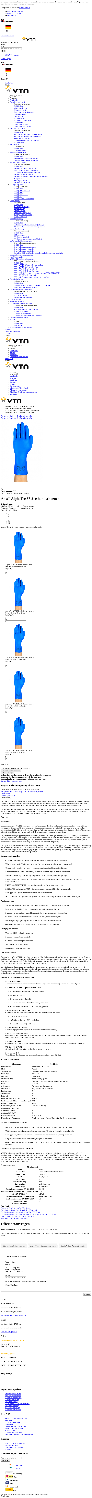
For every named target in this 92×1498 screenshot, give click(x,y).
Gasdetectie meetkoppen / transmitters (27, 136)
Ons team (13, 380)
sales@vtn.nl (21, 792)
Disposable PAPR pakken (23, 174)
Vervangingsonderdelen (22, 126)
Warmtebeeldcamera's (17, 301)
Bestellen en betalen (12, 1445)
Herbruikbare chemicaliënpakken (26, 170)
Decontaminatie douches (23, 297)
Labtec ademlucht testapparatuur (21, 255)
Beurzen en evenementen (19, 357)
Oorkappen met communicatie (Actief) (28, 239)
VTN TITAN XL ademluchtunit (25, 269)
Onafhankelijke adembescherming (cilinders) (30, 227)
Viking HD (18, 197)
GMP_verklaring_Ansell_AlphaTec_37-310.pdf (18, 1216)
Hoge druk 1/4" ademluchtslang (25, 287)
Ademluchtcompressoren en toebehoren (28, 315)
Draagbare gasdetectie (17, 102)
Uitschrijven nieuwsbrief (14, 1428)
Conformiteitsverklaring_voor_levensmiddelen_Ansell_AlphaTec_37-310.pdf (28, 1214)
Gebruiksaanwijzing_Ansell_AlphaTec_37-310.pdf (19, 1210)
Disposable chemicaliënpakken (25, 168)
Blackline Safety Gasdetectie (24, 112)
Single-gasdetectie (20, 108)
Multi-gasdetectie (20, 110)
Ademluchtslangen (16, 279)
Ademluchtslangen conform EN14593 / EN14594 (32, 285)
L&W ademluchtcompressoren (21, 241)
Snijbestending (19, 209)
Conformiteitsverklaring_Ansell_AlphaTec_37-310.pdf (20, 1212)
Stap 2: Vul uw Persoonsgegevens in (43, 1246)
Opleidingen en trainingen (19, 317)
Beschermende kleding (18, 162)
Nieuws (12, 353)
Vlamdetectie (14, 144)
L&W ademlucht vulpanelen (24, 249)
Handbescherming (11, 1402)
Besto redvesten (15, 299)
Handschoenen (15, 201)
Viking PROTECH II (22, 191)
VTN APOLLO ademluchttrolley (26, 267)
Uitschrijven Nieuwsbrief (19, 388)
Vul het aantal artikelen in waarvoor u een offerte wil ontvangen (25, 1281)
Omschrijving (6, 794)
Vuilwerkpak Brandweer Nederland (27, 172)
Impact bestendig (20, 211)
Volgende (87, 1294)
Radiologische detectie (18, 152)
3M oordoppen (19, 235)
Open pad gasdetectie (22, 138)
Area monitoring (20, 114)
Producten (9, 83)
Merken (8, 329)
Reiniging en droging (21, 311)
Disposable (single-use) (22, 213)
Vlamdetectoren (20, 150)
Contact (12, 382)
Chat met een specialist (35, 792)
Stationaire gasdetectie (18, 128)
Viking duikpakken (16, 185)
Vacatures (13, 394)
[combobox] (11, 49)
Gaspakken (18, 178)
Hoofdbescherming (16, 257)
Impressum (9, 1424)
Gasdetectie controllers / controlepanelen (28, 134)
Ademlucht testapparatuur (23, 313)
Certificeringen (15, 386)
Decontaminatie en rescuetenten (21, 289)
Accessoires (18, 122)
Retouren (8, 1449)
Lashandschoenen (20, 217)
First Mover (18, 325)
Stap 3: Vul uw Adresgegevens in (72, 1246)
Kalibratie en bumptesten (23, 120)
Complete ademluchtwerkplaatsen (26, 309)
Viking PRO (18, 193)
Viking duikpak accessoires (24, 199)
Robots (12, 319)
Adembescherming (16, 219)
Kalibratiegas (19, 118)
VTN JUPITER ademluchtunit (25, 275)
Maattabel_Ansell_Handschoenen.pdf (14, 1218)
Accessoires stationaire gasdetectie (26, 140)
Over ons (13, 378)
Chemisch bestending (22, 207)
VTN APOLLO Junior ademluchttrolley (28, 265)
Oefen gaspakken (20, 181)
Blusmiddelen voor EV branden (21, 327)
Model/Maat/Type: (11, 1285)
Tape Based (18, 116)
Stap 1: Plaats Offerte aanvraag (14, 1246)
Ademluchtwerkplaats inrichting (21, 303)
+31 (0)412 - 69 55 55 (9, 792)
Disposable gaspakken (22, 183)
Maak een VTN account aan (15, 1443)
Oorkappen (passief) (21, 237)
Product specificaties (8, 796)
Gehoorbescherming (17, 229)
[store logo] (29, 42)
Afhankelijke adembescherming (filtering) (29, 225)
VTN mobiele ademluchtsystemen (22, 259)
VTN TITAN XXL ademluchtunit (26, 271)
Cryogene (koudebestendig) (24, 215)
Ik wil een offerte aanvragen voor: (17, 1256)
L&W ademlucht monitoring (24, 251)
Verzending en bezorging (14, 1447)
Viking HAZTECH (21, 195)
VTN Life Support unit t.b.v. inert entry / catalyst (31, 277)
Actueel (8, 333)
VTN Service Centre (12, 1422)
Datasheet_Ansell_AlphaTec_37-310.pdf (15, 1208)
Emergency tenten (20, 295)
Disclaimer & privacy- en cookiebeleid (23, 392)
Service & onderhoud (13, 331)
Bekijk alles (14, 100)
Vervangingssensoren (21, 124)
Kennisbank (14, 355)
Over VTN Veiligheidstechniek (16, 1418)
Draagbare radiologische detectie (25, 158)
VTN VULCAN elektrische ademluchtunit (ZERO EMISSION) (37, 273)
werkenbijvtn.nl (24, 8)
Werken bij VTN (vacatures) (15, 1426)
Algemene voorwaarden (18, 390)
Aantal (7, 1275)
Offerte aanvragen (7, 773)
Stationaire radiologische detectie (26, 160)
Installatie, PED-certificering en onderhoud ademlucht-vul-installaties (38, 253)
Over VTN (9, 359)
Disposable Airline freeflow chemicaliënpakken (31, 176)
